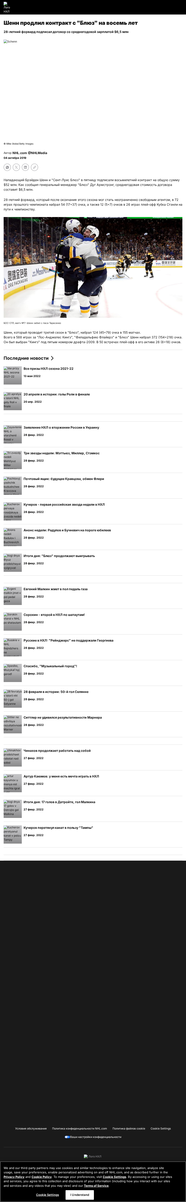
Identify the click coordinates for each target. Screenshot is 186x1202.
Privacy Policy (14, 1177)
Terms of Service (96, 1185)
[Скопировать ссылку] (34, 167)
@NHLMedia (37, 153)
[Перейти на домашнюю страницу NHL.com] (8, 7)
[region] (93, 1181)
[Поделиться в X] (16, 167)
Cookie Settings (114, 1177)
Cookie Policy (42, 1177)
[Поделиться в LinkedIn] (25, 167)
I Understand (79, 1195)
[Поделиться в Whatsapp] (7, 167)
